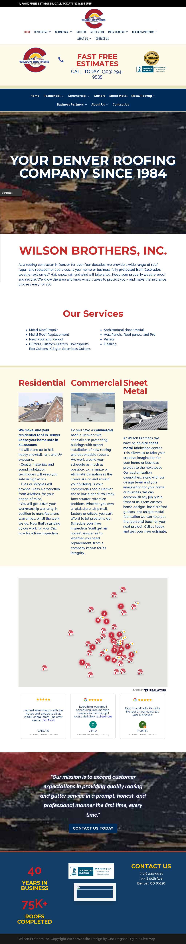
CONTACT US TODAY (93, 828)
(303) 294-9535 (108, 74)
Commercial (62, 32)
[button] (121, 607)
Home (27, 32)
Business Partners (143, 32)
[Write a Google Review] (85, 700)
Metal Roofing (116, 32)
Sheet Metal (97, 32)
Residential (41, 32)
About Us (82, 38)
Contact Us (102, 38)
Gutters (81, 32)
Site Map (148, 939)
